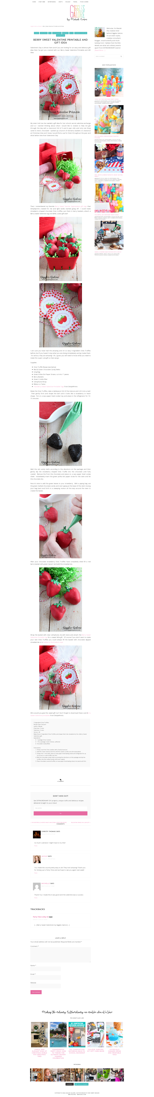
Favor (115, 253)
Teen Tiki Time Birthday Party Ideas (107, 99)
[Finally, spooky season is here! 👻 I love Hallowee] (117, 1075)
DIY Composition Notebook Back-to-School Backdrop (77, 1051)
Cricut (109, 253)
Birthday (101, 216)
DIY (99, 101)
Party (108, 102)
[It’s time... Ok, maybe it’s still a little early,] (63, 1075)
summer (112, 102)
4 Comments (60, 781)
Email (33, 974)
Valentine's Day (60, 35)
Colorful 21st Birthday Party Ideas (107, 214)
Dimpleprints (43, 33)
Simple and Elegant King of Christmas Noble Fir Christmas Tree (39, 1053)
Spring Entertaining (112, 140)
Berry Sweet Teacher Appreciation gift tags (71, 206)
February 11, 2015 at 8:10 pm (48, 859)
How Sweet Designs (93, 1093)
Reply (35, 845)
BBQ (106, 178)
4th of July (102, 178)
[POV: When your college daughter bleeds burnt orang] (36, 1075)
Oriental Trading (117, 179)
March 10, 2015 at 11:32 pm (47, 886)
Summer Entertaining (107, 103)
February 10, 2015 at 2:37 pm (48, 834)
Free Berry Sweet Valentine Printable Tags (49, 386)
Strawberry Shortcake (81, 33)
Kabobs (118, 101)
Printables (65, 33)
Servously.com (81, 1094)
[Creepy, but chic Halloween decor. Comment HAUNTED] (90, 1075)
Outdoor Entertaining (100, 102)
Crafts (100, 139)
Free (50, 33)
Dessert (40, 26)
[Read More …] (100, 50)
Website (33, 983)
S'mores (105, 255)
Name (33, 965)
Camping (101, 253)
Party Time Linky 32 (40, 917)
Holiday (105, 179)
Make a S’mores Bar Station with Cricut (108, 252)
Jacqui (44, 856)
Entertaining (104, 101)
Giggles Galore (77, 13)
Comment (34, 946)
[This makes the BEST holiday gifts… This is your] (50, 1075)
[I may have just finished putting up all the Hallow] (77, 1075)
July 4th (110, 179)
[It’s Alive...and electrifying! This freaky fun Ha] (104, 1075)
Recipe (71, 33)
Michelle (45, 883)
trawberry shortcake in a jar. (53, 642)
